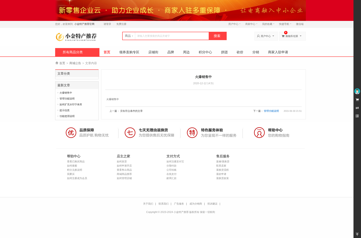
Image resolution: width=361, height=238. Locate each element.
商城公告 (75, 63)
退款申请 (221, 174)
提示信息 (65, 110)
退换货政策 (222, 178)
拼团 (224, 52)
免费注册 (121, 24)
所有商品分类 (73, 52)
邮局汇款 (172, 178)
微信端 (300, 24)
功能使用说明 (67, 116)
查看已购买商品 (76, 161)
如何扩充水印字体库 (71, 104)
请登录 (107, 24)
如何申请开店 (124, 165)
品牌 (170, 52)
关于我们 (148, 203)
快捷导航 (284, 24)
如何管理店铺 (124, 178)
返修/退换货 (222, 161)
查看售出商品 (124, 169)
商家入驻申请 (278, 52)
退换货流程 (222, 169)
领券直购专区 (129, 52)
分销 (255, 52)
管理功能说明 (67, 98)
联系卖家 (221, 165)
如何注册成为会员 (77, 178)
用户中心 (233, 24)
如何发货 (122, 161)
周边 (186, 52)
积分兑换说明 (74, 169)
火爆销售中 (66, 92)
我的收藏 (267, 24)
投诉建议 (212, 203)
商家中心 (250, 24)
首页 (107, 52)
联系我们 (164, 203)
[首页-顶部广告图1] (180, 10)
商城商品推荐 (124, 174)
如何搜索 (72, 165)
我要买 (71, 174)
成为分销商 (195, 203)
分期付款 (172, 165)
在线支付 (172, 174)
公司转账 (172, 169)
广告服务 (179, 203)
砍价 (240, 52)
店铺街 (153, 52)
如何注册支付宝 (175, 161)
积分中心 (205, 52)
